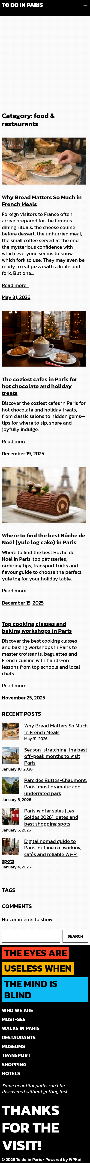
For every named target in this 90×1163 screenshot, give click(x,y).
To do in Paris (22, 4)
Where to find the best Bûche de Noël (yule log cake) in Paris (43, 539)
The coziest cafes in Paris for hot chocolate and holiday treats (39, 386)
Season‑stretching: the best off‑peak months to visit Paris (55, 756)
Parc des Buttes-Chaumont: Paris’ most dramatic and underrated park (55, 786)
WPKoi (75, 1159)
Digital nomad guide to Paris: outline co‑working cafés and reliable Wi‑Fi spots (41, 851)
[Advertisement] (45, 63)
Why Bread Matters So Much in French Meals (42, 200)
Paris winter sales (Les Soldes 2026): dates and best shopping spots (51, 817)
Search (75, 936)
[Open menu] (85, 5)
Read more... (15, 285)
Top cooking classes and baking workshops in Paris (37, 627)
